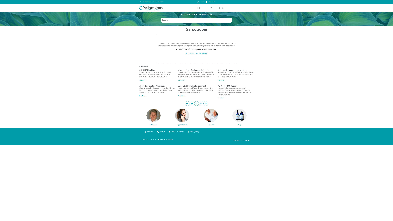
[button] (187, 103)
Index (221, 8)
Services (211, 125)
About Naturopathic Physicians (152, 86)
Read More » (142, 80)
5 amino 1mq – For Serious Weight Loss (194, 70)
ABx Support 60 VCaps (227, 86)
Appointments (182, 125)
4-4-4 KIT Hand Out (147, 70)
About (210, 8)
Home (199, 8)
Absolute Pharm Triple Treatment (192, 86)
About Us (153, 125)
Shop (239, 125)
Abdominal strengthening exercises (232, 70)
